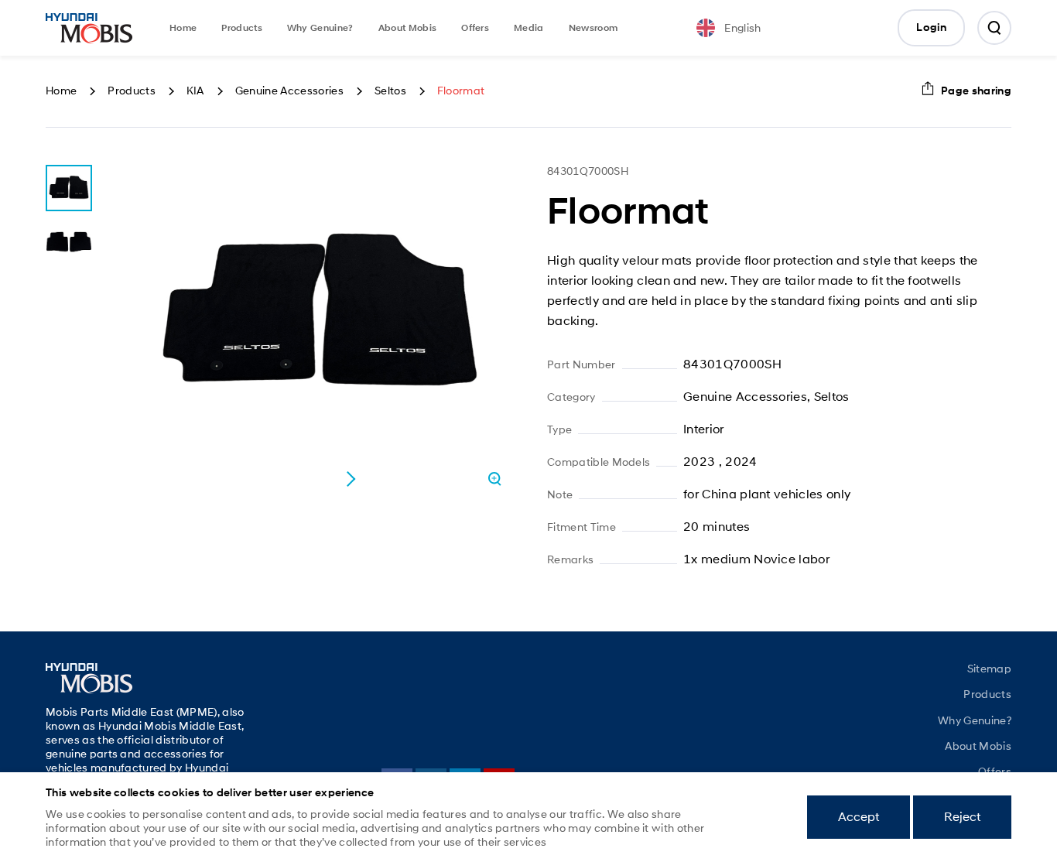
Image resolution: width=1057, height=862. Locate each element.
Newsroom (593, 27)
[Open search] (994, 28)
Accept (858, 816)
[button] (350, 478)
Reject (962, 816)
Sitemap (989, 668)
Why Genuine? (320, 27)
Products (241, 27)
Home (183, 27)
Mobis (89, 27)
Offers (475, 27)
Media (529, 27)
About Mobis (407, 27)
